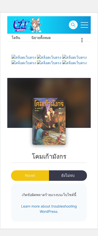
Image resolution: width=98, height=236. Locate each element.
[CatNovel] (27, 24)
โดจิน (16, 37)
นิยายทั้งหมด (41, 37)
